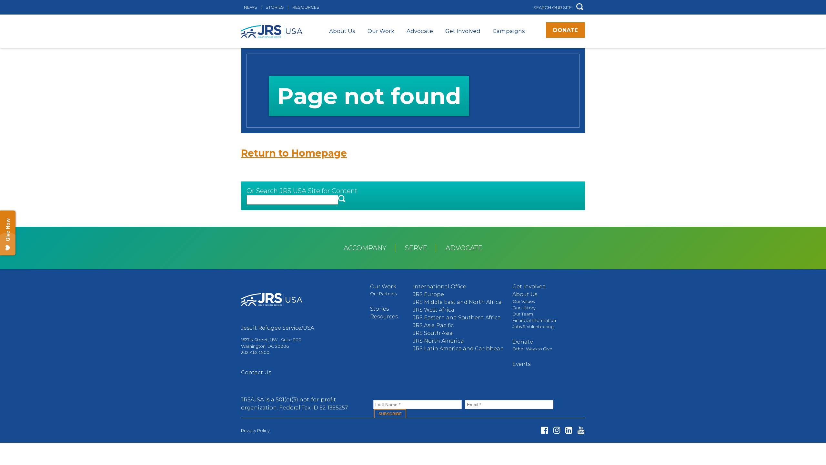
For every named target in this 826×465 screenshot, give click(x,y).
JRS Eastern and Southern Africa (457, 318)
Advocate (420, 31)
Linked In (569, 430)
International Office (439, 287)
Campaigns (509, 31)
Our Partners (383, 293)
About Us (342, 31)
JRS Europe (428, 294)
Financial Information (534, 320)
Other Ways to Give (532, 348)
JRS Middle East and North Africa (457, 302)
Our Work (381, 31)
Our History (524, 307)
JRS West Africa (433, 310)
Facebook (544, 430)
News (250, 7)
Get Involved (462, 31)
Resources (305, 7)
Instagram (557, 430)
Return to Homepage (294, 153)
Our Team (522, 313)
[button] (579, 7)
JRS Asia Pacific (433, 325)
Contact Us (256, 372)
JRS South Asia (433, 333)
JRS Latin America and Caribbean (458, 349)
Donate (565, 30)
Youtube (581, 430)
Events (521, 364)
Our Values (523, 301)
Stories (275, 7)
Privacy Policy (255, 430)
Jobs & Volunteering (533, 326)
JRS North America (438, 341)
